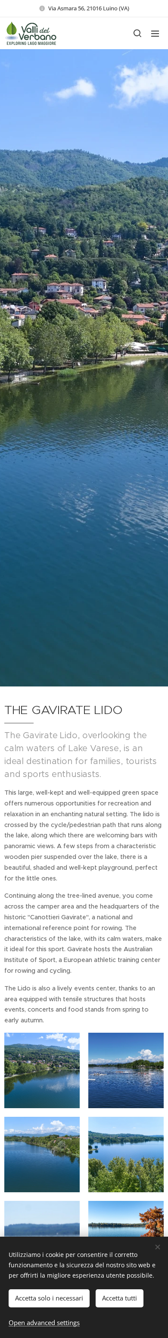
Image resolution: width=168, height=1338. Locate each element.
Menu (155, 33)
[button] (137, 33)
